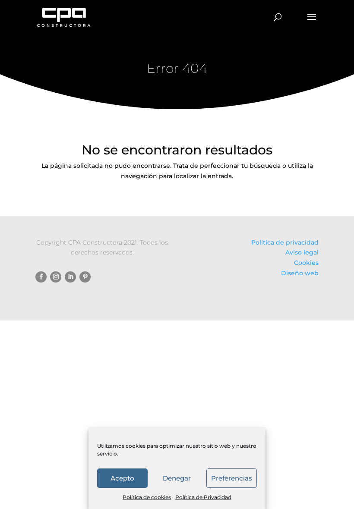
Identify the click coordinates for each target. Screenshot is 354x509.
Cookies (306, 263)
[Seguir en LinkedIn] (70, 277)
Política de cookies (147, 497)
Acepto (122, 478)
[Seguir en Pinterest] (85, 277)
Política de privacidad (285, 242)
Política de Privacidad (203, 497)
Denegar (177, 478)
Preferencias (231, 478)
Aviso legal (302, 252)
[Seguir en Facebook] (41, 277)
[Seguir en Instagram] (55, 277)
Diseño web (300, 273)
